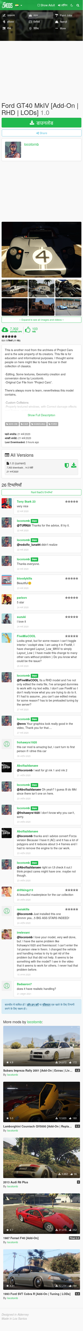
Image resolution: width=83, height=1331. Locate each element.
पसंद (34, 331)
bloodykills (24, 578)
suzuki (21, 617)
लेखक (34, 520)
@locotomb (25, 770)
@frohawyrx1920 (28, 813)
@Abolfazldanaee (29, 789)
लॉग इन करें (33, 1004)
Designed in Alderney (15, 1314)
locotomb (31, 144)
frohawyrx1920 (27, 742)
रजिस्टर (46, 1004)
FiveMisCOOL (26, 636)
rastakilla (23, 909)
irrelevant (23, 932)
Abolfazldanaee (27, 765)
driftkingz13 (25, 890)
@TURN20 (24, 525)
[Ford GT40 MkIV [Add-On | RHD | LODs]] (41, 250)
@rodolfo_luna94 (29, 544)
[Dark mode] (72, 5)
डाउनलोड (44, 122)
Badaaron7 (24, 984)
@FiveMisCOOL (28, 680)
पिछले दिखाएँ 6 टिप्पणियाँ (41, 492)
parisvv (22, 597)
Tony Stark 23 (26, 501)
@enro (21, 724)
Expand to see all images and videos (41, 319)
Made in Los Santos (14, 1318)
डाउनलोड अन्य (16, 331)
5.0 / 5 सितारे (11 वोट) (11, 340)
